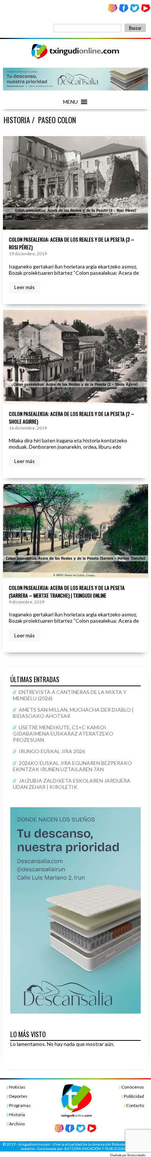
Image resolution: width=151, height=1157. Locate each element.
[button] (70, 102)
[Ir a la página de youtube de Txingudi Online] (145, 11)
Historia (17, 1114)
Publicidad (134, 1096)
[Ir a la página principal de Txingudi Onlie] (75, 59)
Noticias (17, 1087)
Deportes (18, 1096)
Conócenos (132, 1087)
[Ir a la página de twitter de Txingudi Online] (134, 11)
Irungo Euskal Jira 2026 (52, 751)
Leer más (24, 287)
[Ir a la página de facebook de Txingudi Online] (123, 11)
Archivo (17, 1123)
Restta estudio (136, 1155)
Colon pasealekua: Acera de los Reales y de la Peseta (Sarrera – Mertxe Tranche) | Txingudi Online (67, 591)
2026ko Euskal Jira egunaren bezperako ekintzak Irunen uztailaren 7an (72, 766)
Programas (20, 1105)
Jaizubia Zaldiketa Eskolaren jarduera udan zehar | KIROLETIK (71, 783)
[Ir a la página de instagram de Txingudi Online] (112, 11)
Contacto (135, 1105)
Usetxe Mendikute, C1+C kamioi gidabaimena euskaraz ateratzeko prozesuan (63, 733)
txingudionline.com (34, 1144)
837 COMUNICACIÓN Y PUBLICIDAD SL (98, 1148)
